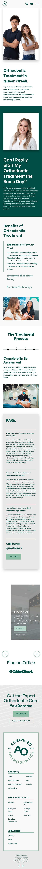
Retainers (27, 815)
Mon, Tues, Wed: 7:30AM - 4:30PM (26, 621)
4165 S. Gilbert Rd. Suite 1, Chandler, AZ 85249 (27, 617)
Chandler (11, 836)
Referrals (29, 777)
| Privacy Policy (23, 859)
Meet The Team (13, 780)
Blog (27, 780)
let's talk (13, 556)
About (10, 777)
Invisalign (11, 802)
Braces (10, 815)
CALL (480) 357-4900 (21, 721)
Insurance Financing (14, 784)
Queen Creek (12, 843)
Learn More (20, 634)
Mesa (10, 840)
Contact (29, 784)
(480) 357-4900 (21, 624)
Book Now (20, 628)
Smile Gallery (12, 788)
